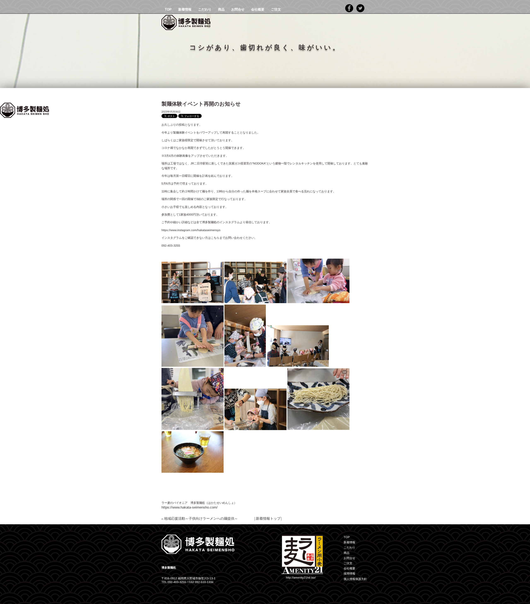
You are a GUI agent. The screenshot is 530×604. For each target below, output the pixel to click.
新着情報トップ (268, 519)
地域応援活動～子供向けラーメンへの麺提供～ (201, 519)
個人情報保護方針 (355, 579)
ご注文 (276, 9)
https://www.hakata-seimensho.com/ (189, 507)
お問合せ (238, 9)
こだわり (204, 9)
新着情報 (185, 9)
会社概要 (257, 9)
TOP (168, 9)
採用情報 (349, 573)
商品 (221, 9)
